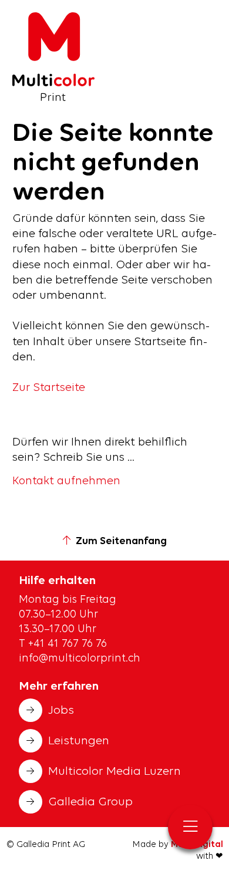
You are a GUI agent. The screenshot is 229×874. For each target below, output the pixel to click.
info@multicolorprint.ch (79, 658)
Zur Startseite (48, 388)
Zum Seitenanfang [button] (121, 541)
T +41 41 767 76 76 (64, 644)
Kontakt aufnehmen (66, 481)
